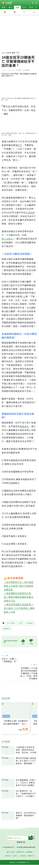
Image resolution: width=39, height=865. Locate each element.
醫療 (17, 7)
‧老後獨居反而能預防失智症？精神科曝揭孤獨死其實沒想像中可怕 (18, 597)
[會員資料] (32, 3)
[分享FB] (5, 12)
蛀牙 (20, 145)
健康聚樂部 (20, 852)
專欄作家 (31, 856)
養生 (10, 7)
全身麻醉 (30, 212)
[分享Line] (15, 12)
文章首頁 (23, 856)
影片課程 (6, 716)
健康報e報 (21, 842)
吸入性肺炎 (7, 238)
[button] (36, 7)
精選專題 (29, 852)
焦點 (3, 7)
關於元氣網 (10, 852)
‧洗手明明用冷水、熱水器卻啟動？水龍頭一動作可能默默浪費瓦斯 (18, 585)
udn (3, 53)
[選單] (36, 3)
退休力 (15, 856)
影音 (31, 7)
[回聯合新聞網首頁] (3, 3)
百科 (24, 7)
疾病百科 (8, 856)
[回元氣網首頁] (8, 2)
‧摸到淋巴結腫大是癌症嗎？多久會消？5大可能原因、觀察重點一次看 (19, 608)
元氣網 (8, 53)
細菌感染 (24, 426)
